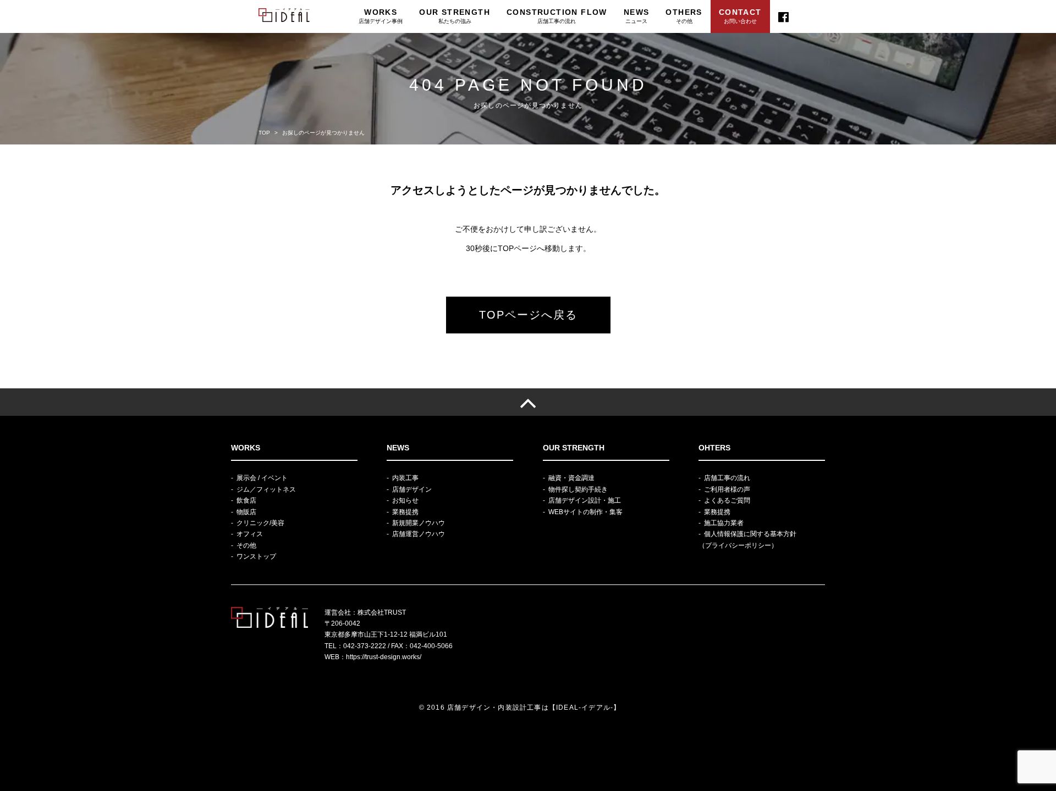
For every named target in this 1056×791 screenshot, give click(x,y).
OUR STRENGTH (454, 16)
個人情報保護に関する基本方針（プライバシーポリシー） (747, 539)
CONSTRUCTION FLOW (557, 16)
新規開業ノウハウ (418, 523)
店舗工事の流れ (727, 478)
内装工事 (405, 478)
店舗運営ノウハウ (418, 534)
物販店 (246, 512)
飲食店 (246, 500)
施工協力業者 (724, 523)
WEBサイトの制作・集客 (585, 512)
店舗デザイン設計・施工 (584, 500)
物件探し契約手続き (578, 489)
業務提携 (405, 512)
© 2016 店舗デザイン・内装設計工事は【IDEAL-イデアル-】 (520, 707)
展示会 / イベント (262, 478)
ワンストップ (256, 556)
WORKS (381, 16)
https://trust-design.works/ (383, 657)
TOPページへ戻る (528, 315)
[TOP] (528, 402)
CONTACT (740, 16)
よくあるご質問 (727, 500)
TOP (264, 133)
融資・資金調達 (571, 478)
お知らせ (405, 500)
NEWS (637, 16)
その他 (246, 545)
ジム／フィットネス (266, 489)
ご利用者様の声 (727, 489)
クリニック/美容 (260, 523)
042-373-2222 (364, 646)
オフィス (250, 534)
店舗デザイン (412, 489)
